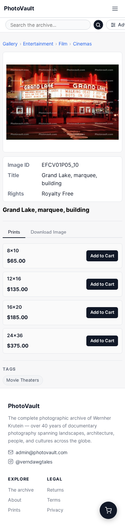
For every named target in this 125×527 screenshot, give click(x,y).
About (14, 500)
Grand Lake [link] (19, 209)
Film (63, 43)
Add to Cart (102, 255)
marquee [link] (50, 209)
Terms (53, 500)
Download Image (48, 232)
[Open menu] (115, 9)
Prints (14, 232)
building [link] (77, 209)
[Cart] (108, 510)
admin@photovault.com (41, 452)
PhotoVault (19, 8)
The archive (21, 490)
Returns (55, 490)
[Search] (98, 25)
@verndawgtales (34, 462)
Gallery (10, 43)
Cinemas (82, 43)
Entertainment (38, 43)
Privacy (55, 510)
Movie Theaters (22, 380)
